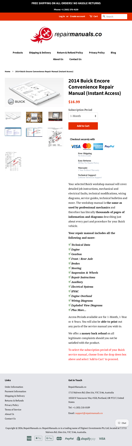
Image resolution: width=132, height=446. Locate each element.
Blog (113, 52)
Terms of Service (13, 409)
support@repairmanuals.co (89, 413)
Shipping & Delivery (40, 52)
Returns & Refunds (14, 400)
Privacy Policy (97, 52)
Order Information (14, 386)
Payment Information (15, 391)
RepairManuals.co (32, 428)
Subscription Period (80, 110)
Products (18, 52)
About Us (58, 59)
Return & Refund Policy (70, 52)
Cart (96, 16)
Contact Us (75, 59)
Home (7, 71)
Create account (77, 16)
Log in (62, 16)
